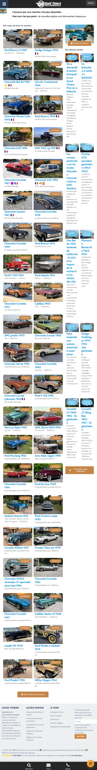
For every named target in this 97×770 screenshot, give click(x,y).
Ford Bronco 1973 (45, 243)
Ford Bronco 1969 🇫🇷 (47, 116)
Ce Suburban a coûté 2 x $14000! (86, 70)
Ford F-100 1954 (14, 275)
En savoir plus (76, 755)
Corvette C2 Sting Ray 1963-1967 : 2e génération (86, 419)
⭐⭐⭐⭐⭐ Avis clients (11, 755)
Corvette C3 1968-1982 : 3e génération (72, 415)
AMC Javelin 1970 (14, 335)
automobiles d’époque (11, 730)
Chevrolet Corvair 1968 (48, 335)
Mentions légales (56, 723)
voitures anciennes (9, 720)
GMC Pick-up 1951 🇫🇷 (47, 148)
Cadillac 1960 (43, 303)
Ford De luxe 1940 (45, 484)
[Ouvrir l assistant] (90, 763)
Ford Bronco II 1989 (15, 50)
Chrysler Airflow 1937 (16, 547)
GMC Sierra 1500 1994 (48, 427)
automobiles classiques (11, 715)
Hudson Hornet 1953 (16, 515)
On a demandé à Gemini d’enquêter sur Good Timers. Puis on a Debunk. (72, 77)
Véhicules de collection (10, 722)
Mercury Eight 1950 (15, 427)
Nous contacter (56, 716)
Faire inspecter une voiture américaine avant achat (72, 344)
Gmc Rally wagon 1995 (48, 455)
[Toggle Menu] (4, 4)
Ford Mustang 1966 (15, 455)
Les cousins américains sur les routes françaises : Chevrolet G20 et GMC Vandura (72, 171)
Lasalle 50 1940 (13, 645)
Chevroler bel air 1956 (16, 363)
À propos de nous (57, 712)
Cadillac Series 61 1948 (48, 613)
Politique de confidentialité (60, 727)
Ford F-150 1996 (44, 395)
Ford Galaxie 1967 (45, 275)
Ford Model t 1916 (14, 680)
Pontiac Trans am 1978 (48, 547)
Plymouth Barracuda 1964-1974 (86, 247)
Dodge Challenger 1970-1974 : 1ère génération (86, 344)
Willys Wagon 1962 (46, 680)
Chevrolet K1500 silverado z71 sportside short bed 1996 (17, 582)
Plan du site (54, 719)
